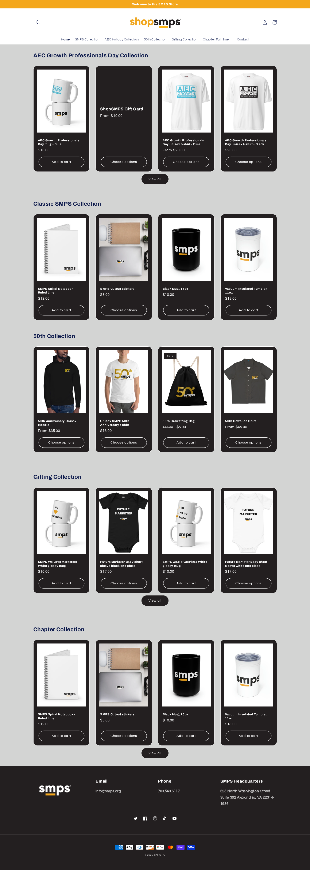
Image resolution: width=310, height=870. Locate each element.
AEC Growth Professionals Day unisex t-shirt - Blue (183, 142)
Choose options (124, 162)
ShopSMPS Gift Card (121, 109)
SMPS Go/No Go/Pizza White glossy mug (185, 563)
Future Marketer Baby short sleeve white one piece (246, 563)
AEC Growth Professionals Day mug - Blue (59, 142)
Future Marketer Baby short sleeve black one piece (121, 563)
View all (154, 179)
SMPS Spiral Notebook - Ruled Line (57, 290)
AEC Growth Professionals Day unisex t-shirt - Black (246, 142)
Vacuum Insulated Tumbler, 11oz (246, 290)
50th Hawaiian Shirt (240, 421)
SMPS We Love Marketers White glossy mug (57, 563)
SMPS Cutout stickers (117, 288)
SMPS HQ (159, 855)
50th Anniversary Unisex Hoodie (57, 422)
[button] (38, 22)
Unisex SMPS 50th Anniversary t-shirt (114, 422)
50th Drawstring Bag (179, 421)
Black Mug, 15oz (175, 288)
